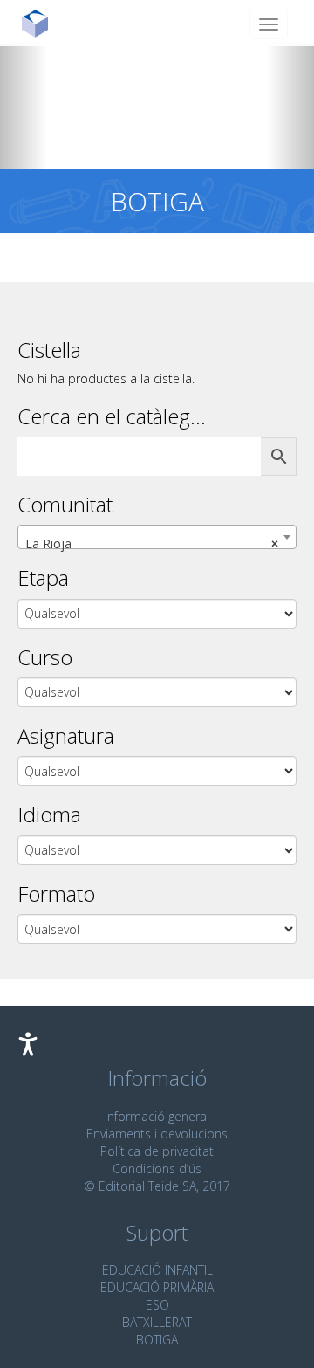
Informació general (157, 1116)
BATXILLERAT (157, 1322)
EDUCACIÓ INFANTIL (157, 1269)
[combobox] (157, 537)
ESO (157, 1304)
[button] (23, 106)
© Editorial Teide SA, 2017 (157, 1186)
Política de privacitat (157, 1151)
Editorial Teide (41, 23)
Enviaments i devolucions (157, 1133)
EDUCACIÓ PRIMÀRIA (157, 1287)
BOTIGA (157, 1339)
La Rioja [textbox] (151, 543)
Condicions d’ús (157, 1168)
